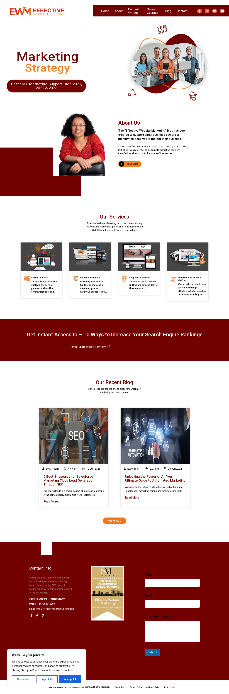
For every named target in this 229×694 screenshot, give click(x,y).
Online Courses (152, 10)
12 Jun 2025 (93, 468)
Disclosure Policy (152, 687)
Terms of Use (169, 687)
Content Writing (133, 10)
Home (105, 11)
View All (114, 520)
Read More (132, 164)
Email (149, 595)
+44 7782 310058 (46, 604)
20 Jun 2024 (174, 468)
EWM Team (52, 468)
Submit (152, 652)
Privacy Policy (136, 687)
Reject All (47, 679)
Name (150, 574)
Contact (182, 11)
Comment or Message (160, 616)
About (119, 11)
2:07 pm (154, 468)
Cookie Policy (120, 687)
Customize (23, 679)
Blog (168, 11)
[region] (46, 668)
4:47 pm (72, 468)
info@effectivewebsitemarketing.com (55, 609)
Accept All (70, 679)
